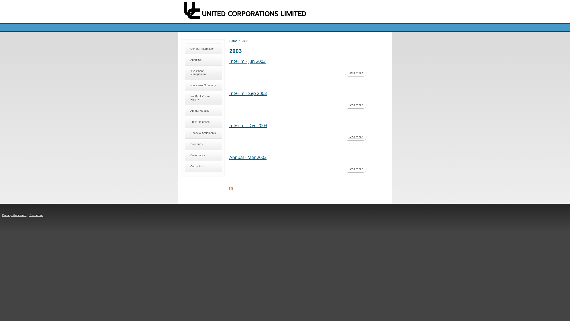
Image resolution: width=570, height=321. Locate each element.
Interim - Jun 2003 (247, 61)
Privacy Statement (14, 215)
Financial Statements (203, 133)
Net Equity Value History (200, 98)
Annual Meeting (200, 110)
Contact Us (197, 166)
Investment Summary (203, 85)
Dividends (196, 144)
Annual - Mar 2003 (248, 157)
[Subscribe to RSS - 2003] (298, 188)
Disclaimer (36, 215)
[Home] (249, 11)
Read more (357, 73)
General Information (202, 48)
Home (233, 41)
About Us (196, 60)
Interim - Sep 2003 (248, 93)
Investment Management (198, 73)
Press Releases (200, 121)
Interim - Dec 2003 (248, 125)
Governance (197, 155)
